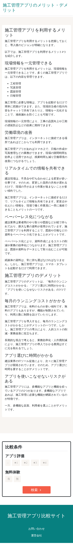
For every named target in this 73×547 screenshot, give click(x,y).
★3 (35, 462)
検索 (36, 490)
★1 (16, 462)
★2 (25, 462)
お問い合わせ (36, 528)
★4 (44, 462)
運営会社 (36, 535)
